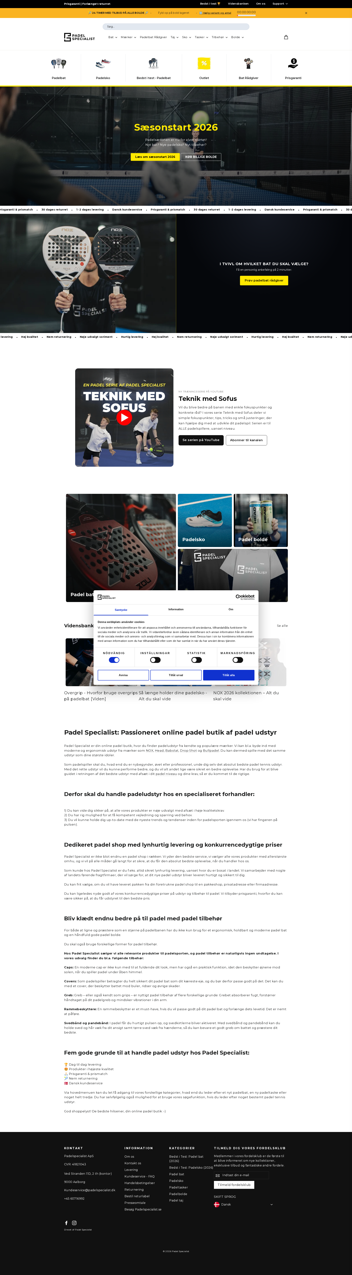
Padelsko (176, 1181)
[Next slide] (302, 68)
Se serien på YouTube (201, 440)
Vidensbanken (238, 3)
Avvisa (123, 675)
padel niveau (166, 774)
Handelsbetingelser (139, 1183)
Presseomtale (135, 1203)
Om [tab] (231, 609)
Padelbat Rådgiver (153, 37)
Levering (131, 1170)
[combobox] (176, 26)
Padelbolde (178, 1194)
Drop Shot (188, 750)
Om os (260, 3)
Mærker (127, 37)
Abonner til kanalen (246, 440)
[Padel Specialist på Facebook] (66, 1223)
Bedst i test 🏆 (210, 3)
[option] (176, 146)
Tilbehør (218, 37)
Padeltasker (178, 1187)
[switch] (155, 660)
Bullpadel (211, 750)
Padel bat (176, 1174)
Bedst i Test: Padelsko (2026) (191, 1167)
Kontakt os (132, 1163)
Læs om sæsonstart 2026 (155, 157)
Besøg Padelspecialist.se (143, 1209)
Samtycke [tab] (121, 609)
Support (278, 3)
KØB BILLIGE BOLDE (201, 157)
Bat (111, 37)
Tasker (200, 37)
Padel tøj (176, 1200)
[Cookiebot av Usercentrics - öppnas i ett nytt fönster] (238, 597)
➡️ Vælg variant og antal (215, 13)
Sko (185, 37)
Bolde (236, 37)
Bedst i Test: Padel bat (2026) (186, 1159)
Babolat (171, 750)
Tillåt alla (229, 675)
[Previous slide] (50, 68)
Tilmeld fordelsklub (234, 1185)
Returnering (134, 1189)
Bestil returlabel (137, 1196)
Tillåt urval (176, 675)
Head (159, 750)
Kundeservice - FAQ (139, 1176)
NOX (149, 750)
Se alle (282, 626)
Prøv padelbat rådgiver (264, 280)
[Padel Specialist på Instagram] (74, 1223)
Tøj (173, 37)
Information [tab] (176, 609)
